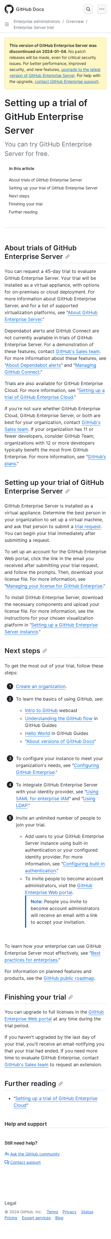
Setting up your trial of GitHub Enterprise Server (54, 486)
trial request (88, 526)
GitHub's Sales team (78, 351)
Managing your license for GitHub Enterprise (54, 586)
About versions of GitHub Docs (60, 741)
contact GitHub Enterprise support (66, 81)
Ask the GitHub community (35, 1153)
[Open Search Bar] (88, 9)
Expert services (36, 1217)
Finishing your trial (35, 997)
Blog (59, 1217)
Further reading (30, 1083)
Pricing (11, 1217)
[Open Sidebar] (6, 24)
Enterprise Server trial (34, 27)
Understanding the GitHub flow (58, 718)
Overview (75, 21)
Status (87, 1211)
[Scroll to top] (98, 1226)
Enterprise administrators (37, 21)
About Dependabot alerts (33, 365)
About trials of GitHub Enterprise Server (41, 252)
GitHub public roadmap (69, 978)
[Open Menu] (101, 9)
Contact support (25, 1162)
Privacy (70, 1211)
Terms (52, 1211)
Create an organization (40, 686)
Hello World (37, 733)
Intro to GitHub (41, 710)
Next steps (22, 651)
